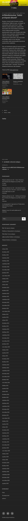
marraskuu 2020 (6, 450)
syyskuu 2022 (5, 388)
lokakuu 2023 (5, 350)
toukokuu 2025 (5, 293)
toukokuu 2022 (5, 400)
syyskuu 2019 (5, 483)
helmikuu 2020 (5, 477)
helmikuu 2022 (5, 409)
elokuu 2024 (5, 320)
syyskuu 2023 (5, 352)
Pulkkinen (4, 231)
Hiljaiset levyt (9, 2)
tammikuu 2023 (5, 376)
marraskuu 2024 (6, 311)
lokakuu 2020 (5, 453)
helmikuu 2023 (5, 373)
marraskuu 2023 (6, 347)
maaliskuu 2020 (6, 474)
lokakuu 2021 (5, 421)
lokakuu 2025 (5, 278)
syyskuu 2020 (5, 456)
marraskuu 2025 (6, 275)
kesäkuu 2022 (5, 397)
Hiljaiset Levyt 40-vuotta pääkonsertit (11, 210)
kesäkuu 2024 (5, 326)
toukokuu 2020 (5, 468)
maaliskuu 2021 (5, 439)
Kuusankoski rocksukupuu (14, 231)
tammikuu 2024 (5, 341)
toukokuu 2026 (5, 258)
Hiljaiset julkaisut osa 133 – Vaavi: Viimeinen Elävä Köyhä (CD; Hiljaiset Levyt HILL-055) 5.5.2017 (13, 181)
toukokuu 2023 (5, 364)
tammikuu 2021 (5, 445)
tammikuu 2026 (5, 269)
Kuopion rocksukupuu (18, 81)
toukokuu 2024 (5, 329)
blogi (5, 110)
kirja (5, 112)
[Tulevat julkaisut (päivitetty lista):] (7, 76)
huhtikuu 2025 (5, 296)
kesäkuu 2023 (5, 361)
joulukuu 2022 (5, 379)
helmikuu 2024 (5, 338)
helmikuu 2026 (5, 266)
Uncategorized (5, 495)
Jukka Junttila (20, 13)
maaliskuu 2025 (5, 299)
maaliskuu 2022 (5, 406)
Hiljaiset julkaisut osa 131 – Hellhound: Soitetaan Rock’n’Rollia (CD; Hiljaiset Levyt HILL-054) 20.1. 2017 (14, 197)
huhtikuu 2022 (5, 403)
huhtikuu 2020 (5, 471)
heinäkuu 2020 (5, 462)
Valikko (15, 7)
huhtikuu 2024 (5, 332)
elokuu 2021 (5, 427)
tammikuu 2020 (6, 480)
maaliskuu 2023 (5, 370)
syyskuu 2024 (5, 317)
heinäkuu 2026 (5, 252)
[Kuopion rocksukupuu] (18, 76)
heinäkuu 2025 (5, 287)
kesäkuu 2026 (5, 255)
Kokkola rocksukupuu (14, 237)
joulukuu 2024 (5, 308)
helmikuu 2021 (5, 442)
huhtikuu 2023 (5, 367)
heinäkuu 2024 (5, 323)
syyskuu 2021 (5, 424)
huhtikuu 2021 (5, 436)
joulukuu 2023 (5, 344)
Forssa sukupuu (11, 234)
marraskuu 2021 (6, 418)
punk (9, 112)
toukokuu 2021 (5, 433)
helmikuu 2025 (5, 302)
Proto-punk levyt (14, 69)
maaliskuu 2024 (5, 335)
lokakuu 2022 (5, 385)
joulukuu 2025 (5, 272)
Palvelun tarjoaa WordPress (8, 517)
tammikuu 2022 (5, 412)
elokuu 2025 (5, 284)
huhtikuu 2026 (5, 260)
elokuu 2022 (5, 391)
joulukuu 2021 (5, 415)
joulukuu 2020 (5, 447)
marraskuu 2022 (6, 382)
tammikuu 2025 (5, 305)
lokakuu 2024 (5, 314)
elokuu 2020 (5, 459)
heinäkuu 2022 (5, 394)
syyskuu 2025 (5, 281)
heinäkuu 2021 (5, 430)
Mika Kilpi (4, 234)
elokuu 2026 (5, 249)
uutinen (4, 498)
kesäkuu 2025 (5, 290)
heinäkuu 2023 (5, 358)
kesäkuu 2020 (5, 465)
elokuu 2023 (5, 355)
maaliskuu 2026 (5, 263)
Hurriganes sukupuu (9, 228)
